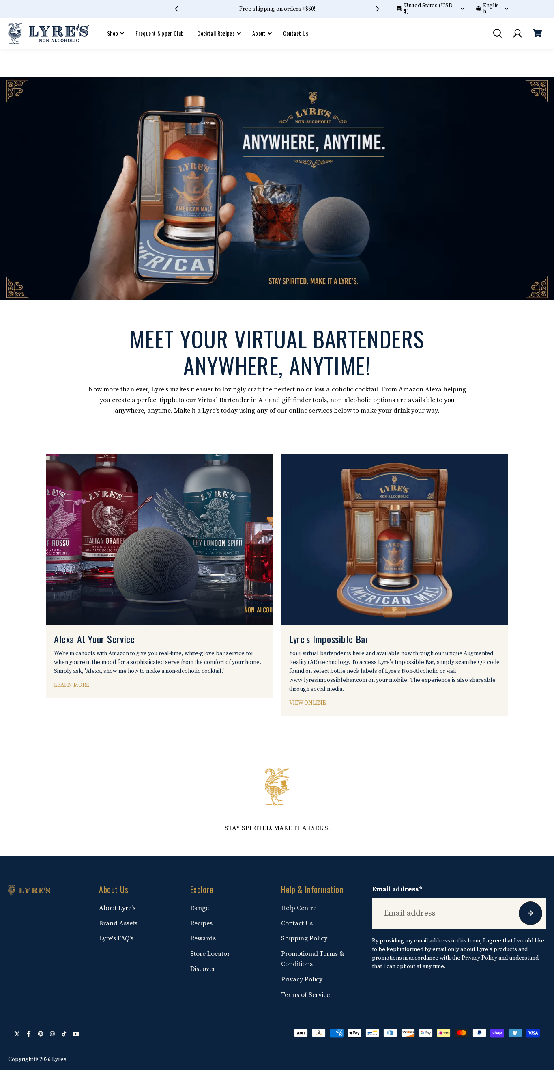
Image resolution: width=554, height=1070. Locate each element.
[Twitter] (17, 1034)
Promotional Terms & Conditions (312, 959)
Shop (112, 33)
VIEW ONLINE (307, 703)
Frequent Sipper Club (159, 33)
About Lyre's (117, 908)
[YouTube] (76, 1034)
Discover (202, 969)
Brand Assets (118, 923)
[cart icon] (537, 33)
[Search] (497, 33)
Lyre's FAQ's (116, 938)
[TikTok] (64, 1034)
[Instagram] (52, 1034)
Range (199, 908)
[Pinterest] (40, 1034)
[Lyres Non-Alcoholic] (48, 33)
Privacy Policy (301, 979)
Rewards (203, 938)
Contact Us (296, 33)
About (259, 33)
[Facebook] (29, 1034)
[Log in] (517, 33)
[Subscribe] (530, 913)
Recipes (201, 923)
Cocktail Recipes (216, 33)
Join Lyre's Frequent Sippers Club (277, 9)
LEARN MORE (71, 685)
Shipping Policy (304, 938)
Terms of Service (305, 995)
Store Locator (210, 954)
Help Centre (298, 908)
